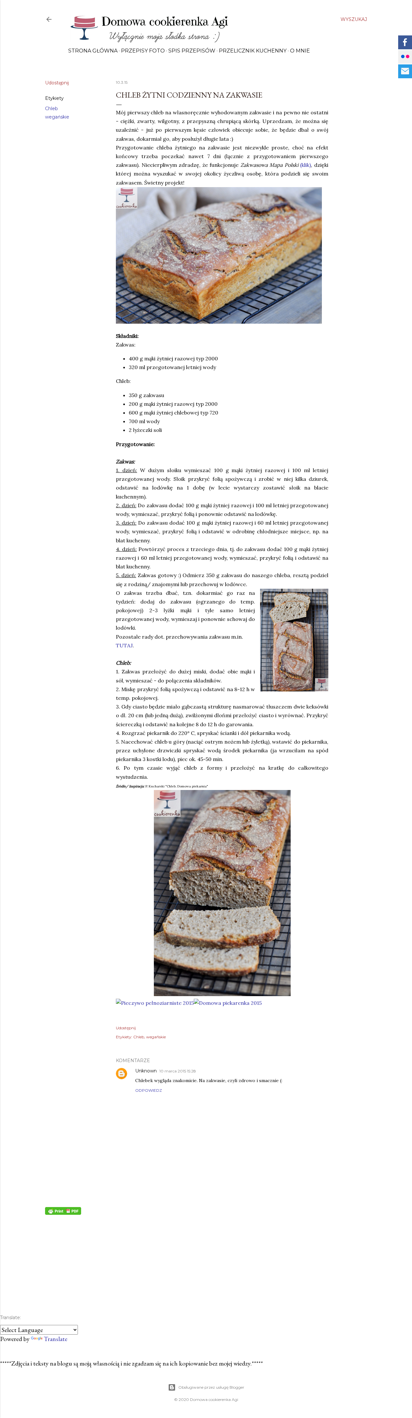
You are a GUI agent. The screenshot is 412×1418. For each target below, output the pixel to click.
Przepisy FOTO (143, 51)
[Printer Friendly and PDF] (63, 1212)
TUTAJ (124, 645)
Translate (55, 1339)
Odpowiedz (148, 1090)
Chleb (51, 108)
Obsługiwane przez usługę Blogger (211, 1387)
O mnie (300, 51)
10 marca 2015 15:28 (177, 1071)
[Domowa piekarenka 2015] (228, 1003)
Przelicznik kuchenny (252, 51)
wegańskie (57, 117)
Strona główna (92, 51)
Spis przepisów (191, 51)
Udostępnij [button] (57, 83)
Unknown (146, 1071)
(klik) (305, 165)
